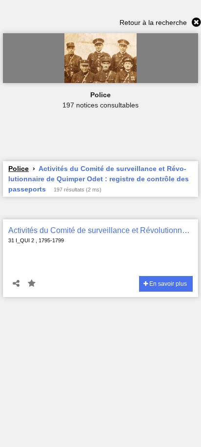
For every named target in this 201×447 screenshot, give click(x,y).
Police (18, 168)
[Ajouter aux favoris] (32, 284)
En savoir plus (167, 283)
